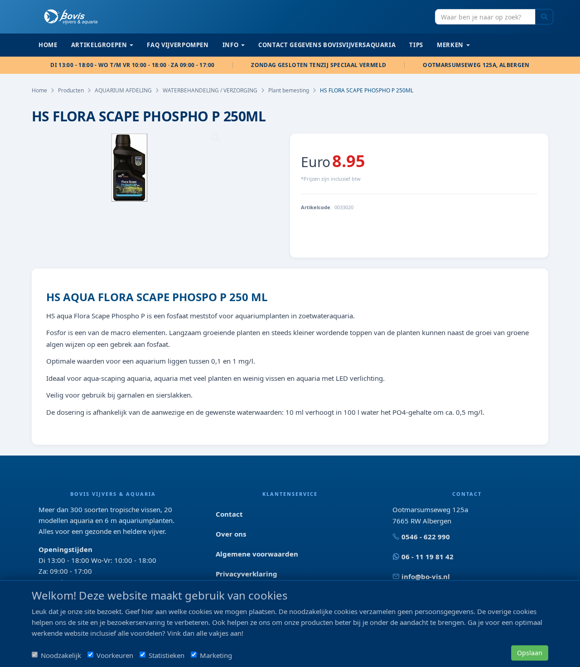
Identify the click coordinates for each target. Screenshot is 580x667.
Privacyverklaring (246, 573)
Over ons (231, 533)
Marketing (216, 655)
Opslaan (529, 652)
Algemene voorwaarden (257, 553)
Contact (229, 513)
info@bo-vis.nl (425, 576)
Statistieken (166, 655)
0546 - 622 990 (425, 536)
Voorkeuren (115, 655)
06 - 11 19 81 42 (427, 556)
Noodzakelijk (61, 655)
